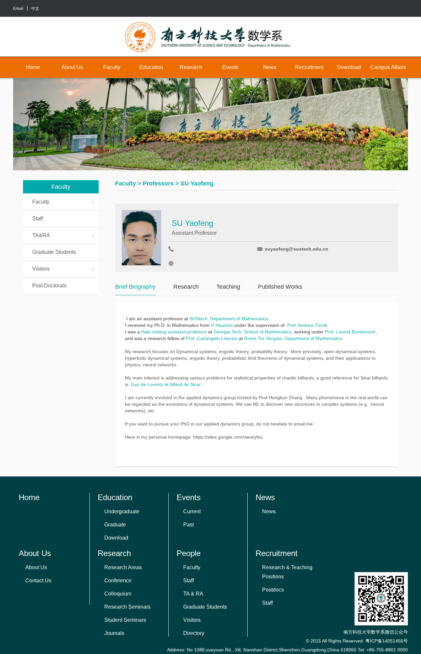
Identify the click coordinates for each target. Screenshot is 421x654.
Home (33, 67)
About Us (72, 67)
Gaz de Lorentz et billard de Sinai (165, 384)
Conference (118, 580)
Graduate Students (54, 252)
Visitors (41, 269)
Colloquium (117, 593)
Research (191, 67)
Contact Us (38, 580)
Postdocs (273, 590)
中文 (35, 8)
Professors (158, 183)
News (270, 67)
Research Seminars (127, 607)
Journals (114, 633)
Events (230, 67)
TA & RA (193, 593)
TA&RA (41, 235)
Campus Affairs (388, 67)
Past (188, 524)
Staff (37, 218)
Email (18, 8)
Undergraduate (121, 511)
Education (151, 67)
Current (192, 511)
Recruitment (309, 67)
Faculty (111, 67)
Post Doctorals (49, 285)
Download (349, 67)
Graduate (115, 524)
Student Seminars (125, 620)
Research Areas (123, 567)
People (189, 553)
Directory (193, 633)
